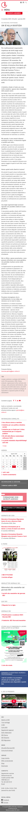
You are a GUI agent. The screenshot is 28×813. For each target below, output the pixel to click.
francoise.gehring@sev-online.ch (10, 371)
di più (4, 446)
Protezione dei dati (12, 808)
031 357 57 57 (8, 782)
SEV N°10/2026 (7, 575)
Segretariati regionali (7, 730)
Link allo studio (7, 665)
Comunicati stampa (7, 750)
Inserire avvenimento (9, 475)
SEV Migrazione (5, 740)
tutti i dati (5, 472)
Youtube (5, 802)
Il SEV (3, 725)
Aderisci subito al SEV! (9, 485)
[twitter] (15, 401)
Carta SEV (4, 727)
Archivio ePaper (7, 577)
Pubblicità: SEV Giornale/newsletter (14, 620)
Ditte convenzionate (7, 761)
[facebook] (13, 401)
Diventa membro (14, 13)
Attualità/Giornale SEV (8, 748)
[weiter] (25, 453)
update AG (13, 810)
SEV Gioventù (5, 738)
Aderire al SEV (5, 720)
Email (3, 784)
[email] (20, 401)
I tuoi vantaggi (5, 722)
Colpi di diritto (5, 758)
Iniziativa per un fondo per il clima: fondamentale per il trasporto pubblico (13, 431)
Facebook (6, 800)
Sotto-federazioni (6, 732)
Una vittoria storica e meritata (12, 422)
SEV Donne (4, 735)
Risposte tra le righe (8, 605)
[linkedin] (17, 401)
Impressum (19, 806)
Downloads (4, 766)
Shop (2, 763)
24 (3, 466)
